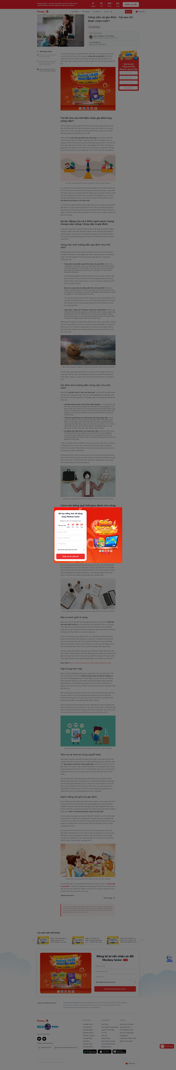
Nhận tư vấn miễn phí (70, 556)
